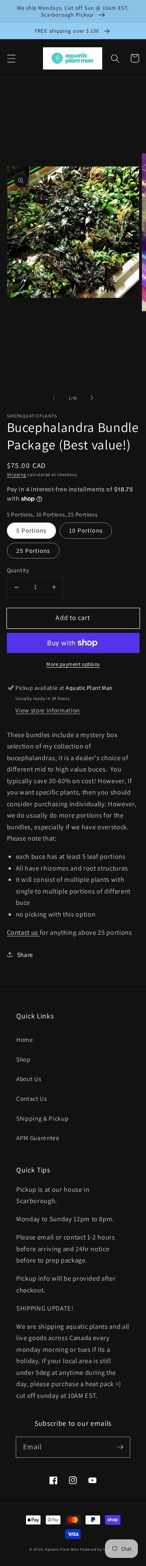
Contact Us (31, 1098)
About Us (28, 1079)
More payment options (73, 664)
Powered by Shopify (98, 1549)
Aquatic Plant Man (62, 1549)
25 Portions (33, 550)
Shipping (16, 474)
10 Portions (86, 530)
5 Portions (31, 530)
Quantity (18, 570)
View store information (47, 710)
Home (24, 1039)
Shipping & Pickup (42, 1118)
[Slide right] (92, 398)
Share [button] (25, 955)
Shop (23, 1059)
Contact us (23, 932)
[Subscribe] (120, 1446)
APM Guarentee (38, 1138)
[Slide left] (54, 398)
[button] (11, 58)
